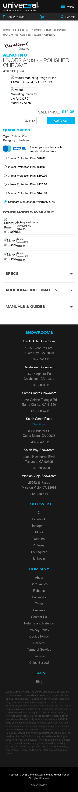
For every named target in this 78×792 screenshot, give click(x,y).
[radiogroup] (39, 181)
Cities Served (39, 662)
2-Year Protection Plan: (26, 167)
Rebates (39, 590)
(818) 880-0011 (39, 384)
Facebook (39, 518)
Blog (39, 681)
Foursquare (39, 551)
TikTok (39, 532)
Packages (39, 596)
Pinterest (39, 545)
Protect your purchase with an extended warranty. (46, 149)
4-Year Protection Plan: (27, 184)
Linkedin (39, 558)
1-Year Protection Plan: (26, 158)
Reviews (39, 610)
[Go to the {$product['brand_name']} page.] (16, 45)
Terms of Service (39, 649)
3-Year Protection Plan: (27, 175)
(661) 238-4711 (39, 410)
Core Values (39, 583)
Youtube (39, 538)
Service (39, 655)
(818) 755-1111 (39, 359)
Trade (39, 603)
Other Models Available (28, 212)
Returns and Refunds (39, 623)
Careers (39, 642)
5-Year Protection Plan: (27, 193)
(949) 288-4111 (39, 493)
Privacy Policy (39, 629)
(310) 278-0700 (39, 467)
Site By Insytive (39, 784)
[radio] (24, 159)
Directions (39, 424)
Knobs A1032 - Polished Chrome (36, 63)
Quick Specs (16, 130)
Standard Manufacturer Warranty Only (31, 202)
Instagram (39, 525)
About (39, 577)
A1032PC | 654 (13, 71)
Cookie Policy (39, 636)
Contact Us (39, 616)
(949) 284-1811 (39, 441)
